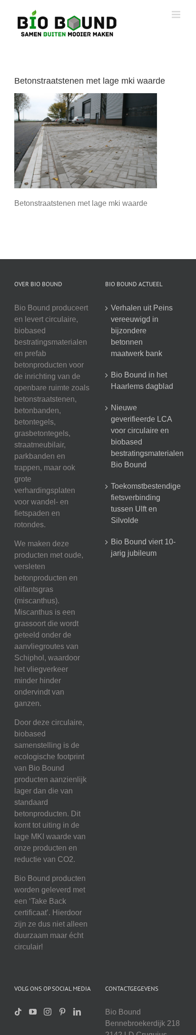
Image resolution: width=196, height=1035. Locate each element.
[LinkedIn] (77, 1012)
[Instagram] (47, 1012)
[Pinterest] (62, 1012)
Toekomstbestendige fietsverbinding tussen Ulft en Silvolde (144, 503)
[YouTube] (33, 1012)
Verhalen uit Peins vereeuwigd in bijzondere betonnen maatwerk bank (142, 331)
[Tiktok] (18, 1012)
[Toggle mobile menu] (177, 14)
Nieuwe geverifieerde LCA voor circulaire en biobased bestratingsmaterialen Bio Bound (144, 436)
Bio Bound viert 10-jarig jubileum (143, 547)
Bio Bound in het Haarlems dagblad (142, 380)
